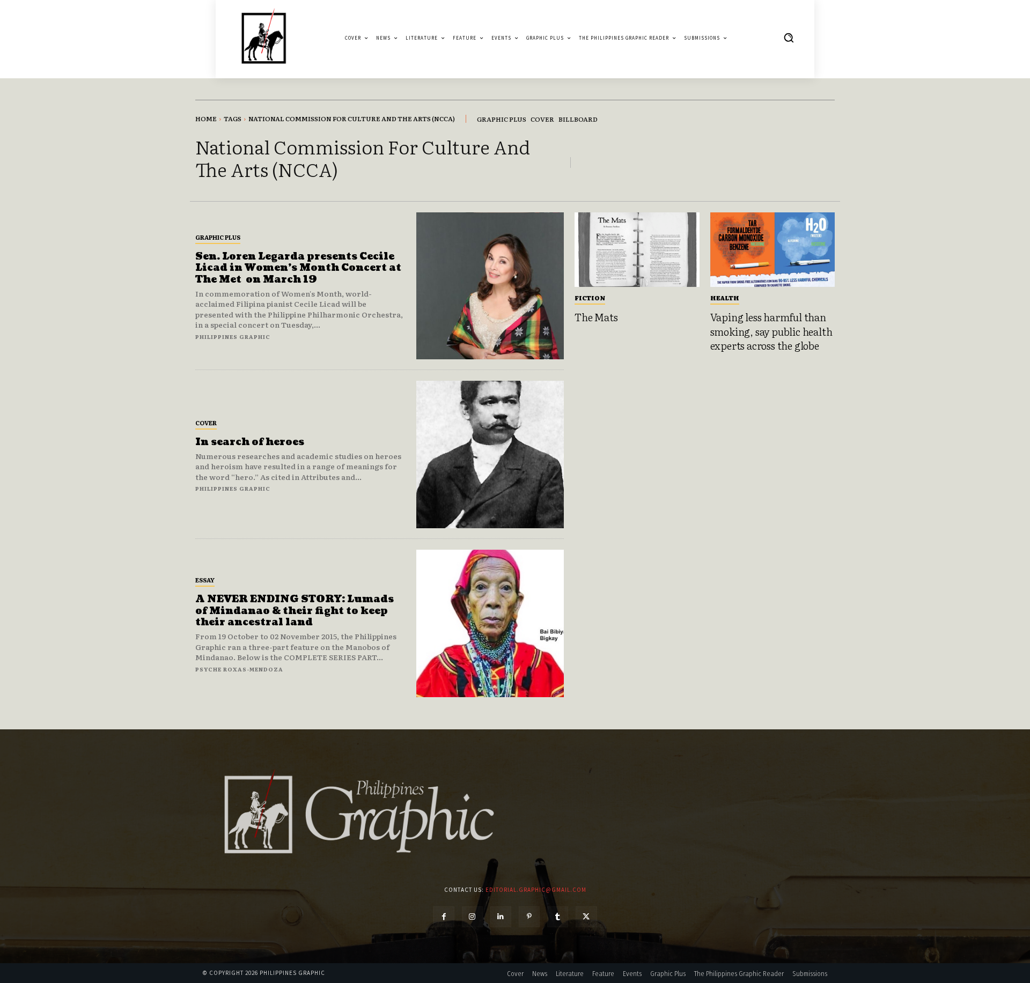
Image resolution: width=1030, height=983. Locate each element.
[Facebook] (443, 916)
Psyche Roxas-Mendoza (239, 669)
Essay (205, 579)
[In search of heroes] (490, 454)
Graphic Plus (217, 237)
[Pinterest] (529, 916)
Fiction (590, 297)
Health (724, 297)
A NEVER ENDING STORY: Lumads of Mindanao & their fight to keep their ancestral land (294, 611)
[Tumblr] (557, 916)
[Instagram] (472, 916)
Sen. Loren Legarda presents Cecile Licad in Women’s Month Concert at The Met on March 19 (298, 268)
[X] (586, 916)
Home (206, 118)
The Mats (596, 316)
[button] (788, 37)
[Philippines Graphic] (264, 38)
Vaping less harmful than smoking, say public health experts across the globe (771, 331)
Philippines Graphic (232, 336)
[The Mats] (637, 249)
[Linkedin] (500, 916)
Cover (206, 422)
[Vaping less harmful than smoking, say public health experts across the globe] (772, 249)
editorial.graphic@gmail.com (535, 889)
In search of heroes (249, 442)
